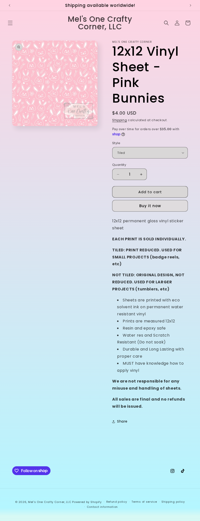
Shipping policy (173, 502)
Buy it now (150, 205)
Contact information (102, 507)
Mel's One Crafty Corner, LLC (49, 502)
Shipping (119, 120)
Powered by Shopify (87, 502)
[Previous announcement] (9, 5)
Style (116, 143)
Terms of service (144, 502)
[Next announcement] (190, 5)
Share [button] (122, 421)
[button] (10, 23)
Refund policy (116, 502)
